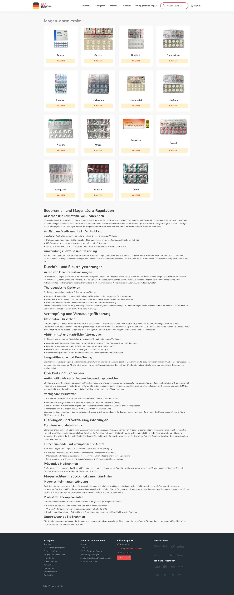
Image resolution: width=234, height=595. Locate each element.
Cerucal (61, 55)
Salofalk (98, 189)
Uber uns (114, 5)
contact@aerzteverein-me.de (129, 548)
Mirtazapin (98, 100)
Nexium (61, 145)
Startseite (86, 5)
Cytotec (98, 55)
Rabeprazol (61, 189)
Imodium (60, 100)
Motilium (173, 100)
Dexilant (135, 55)
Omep (98, 145)
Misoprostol (136, 100)
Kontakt (127, 5)
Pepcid (173, 143)
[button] (60, 61)
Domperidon (173, 55)
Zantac (135, 189)
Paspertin (136, 140)
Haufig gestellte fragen (146, 5)
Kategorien (100, 5)
